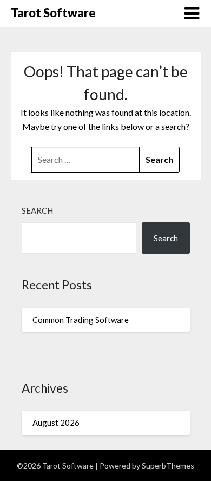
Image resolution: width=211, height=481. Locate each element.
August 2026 (56, 422)
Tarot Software (53, 12)
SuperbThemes (168, 465)
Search (37, 210)
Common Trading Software (80, 320)
